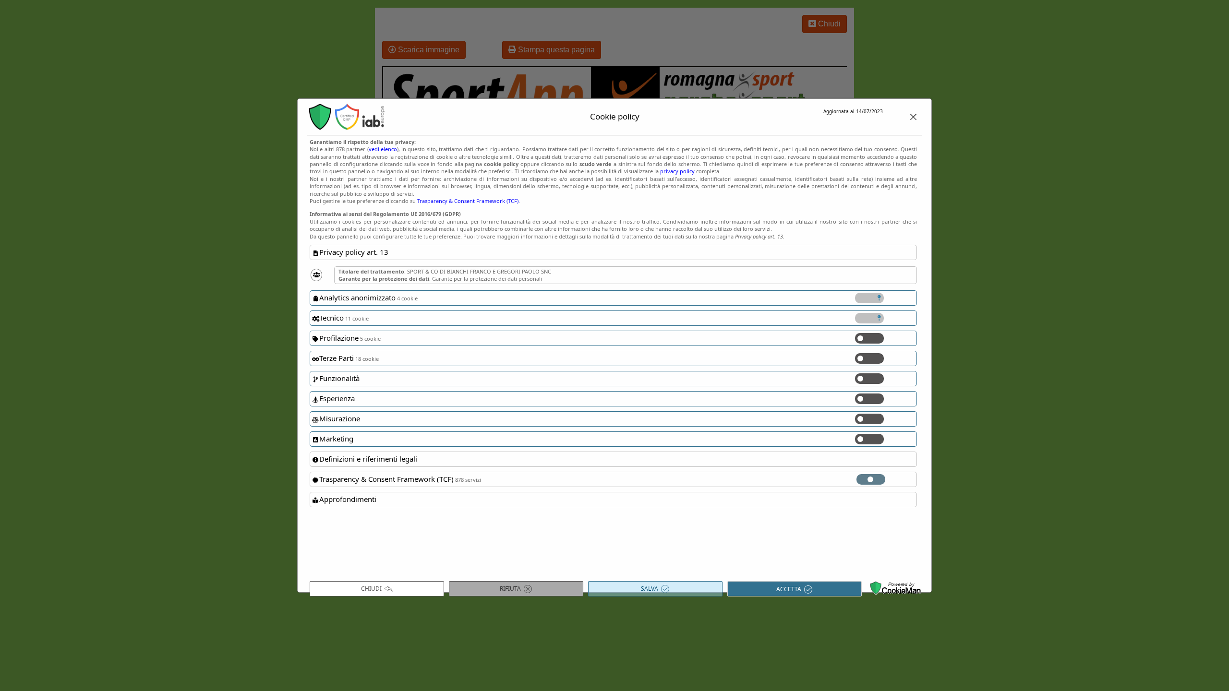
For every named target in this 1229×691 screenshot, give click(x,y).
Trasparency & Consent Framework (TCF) (467, 200)
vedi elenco (383, 149)
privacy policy (677, 171)
